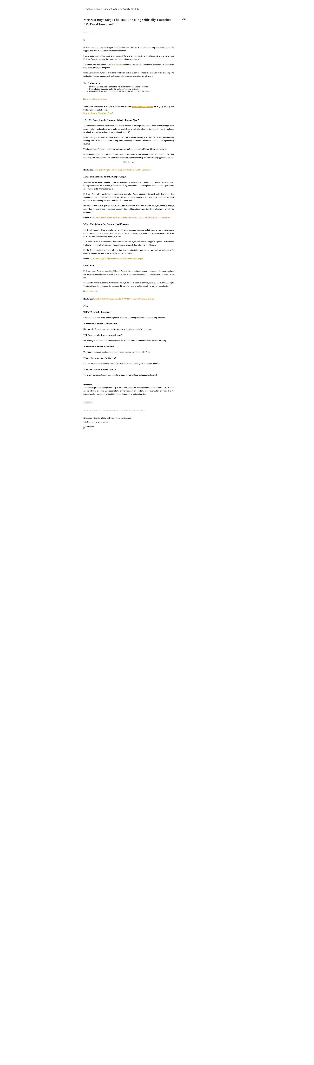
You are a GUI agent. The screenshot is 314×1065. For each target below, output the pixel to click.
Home (90, 9)
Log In (3, 688)
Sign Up (8, 689)
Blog (98, 9)
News (88, 402)
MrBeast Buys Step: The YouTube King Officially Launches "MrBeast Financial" (122, 9)
